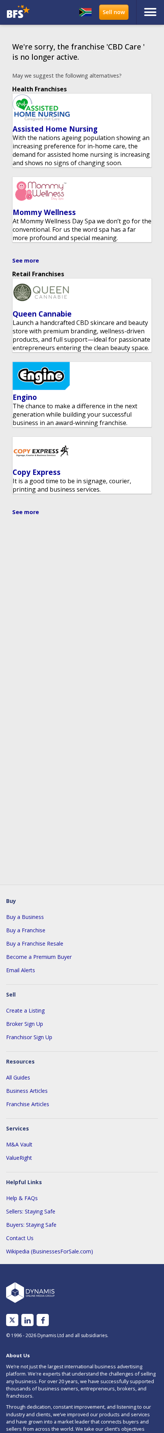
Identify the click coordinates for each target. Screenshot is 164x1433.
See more (25, 260)
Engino (25, 397)
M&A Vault (19, 1144)
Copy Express (37, 472)
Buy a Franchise (25, 930)
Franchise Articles (27, 1104)
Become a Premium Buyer (39, 956)
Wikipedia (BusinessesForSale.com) (49, 1251)
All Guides (18, 1077)
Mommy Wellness (44, 212)
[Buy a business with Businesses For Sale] (22, 12)
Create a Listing (25, 1010)
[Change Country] (85, 12)
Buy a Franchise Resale (34, 943)
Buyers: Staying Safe (31, 1224)
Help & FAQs (22, 1198)
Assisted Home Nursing (55, 129)
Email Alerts (20, 970)
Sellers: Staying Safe (30, 1211)
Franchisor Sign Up (29, 1037)
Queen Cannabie (42, 313)
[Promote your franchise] (114, 12)
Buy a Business (25, 916)
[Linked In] (27, 1320)
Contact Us (20, 1238)
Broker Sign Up (24, 1023)
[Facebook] (43, 1320)
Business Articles (27, 1090)
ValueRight (19, 1157)
